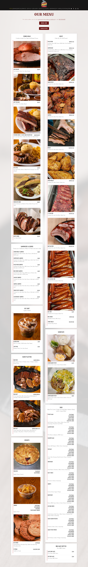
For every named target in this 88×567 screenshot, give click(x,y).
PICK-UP (30, 8)
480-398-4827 (62, 19)
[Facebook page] (73, 9)
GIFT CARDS (58, 8)
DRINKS (15, 8)
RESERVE (52, 8)
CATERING (46, 8)
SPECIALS (19, 8)
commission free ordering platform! (46, 19)
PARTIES (24, 8)
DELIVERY (35, 8)
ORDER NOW (44, 23)
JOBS (69, 8)
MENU (11, 8)
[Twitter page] (71, 9)
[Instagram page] (76, 9)
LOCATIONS (64, 8)
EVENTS (41, 8)
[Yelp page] (78, 9)
